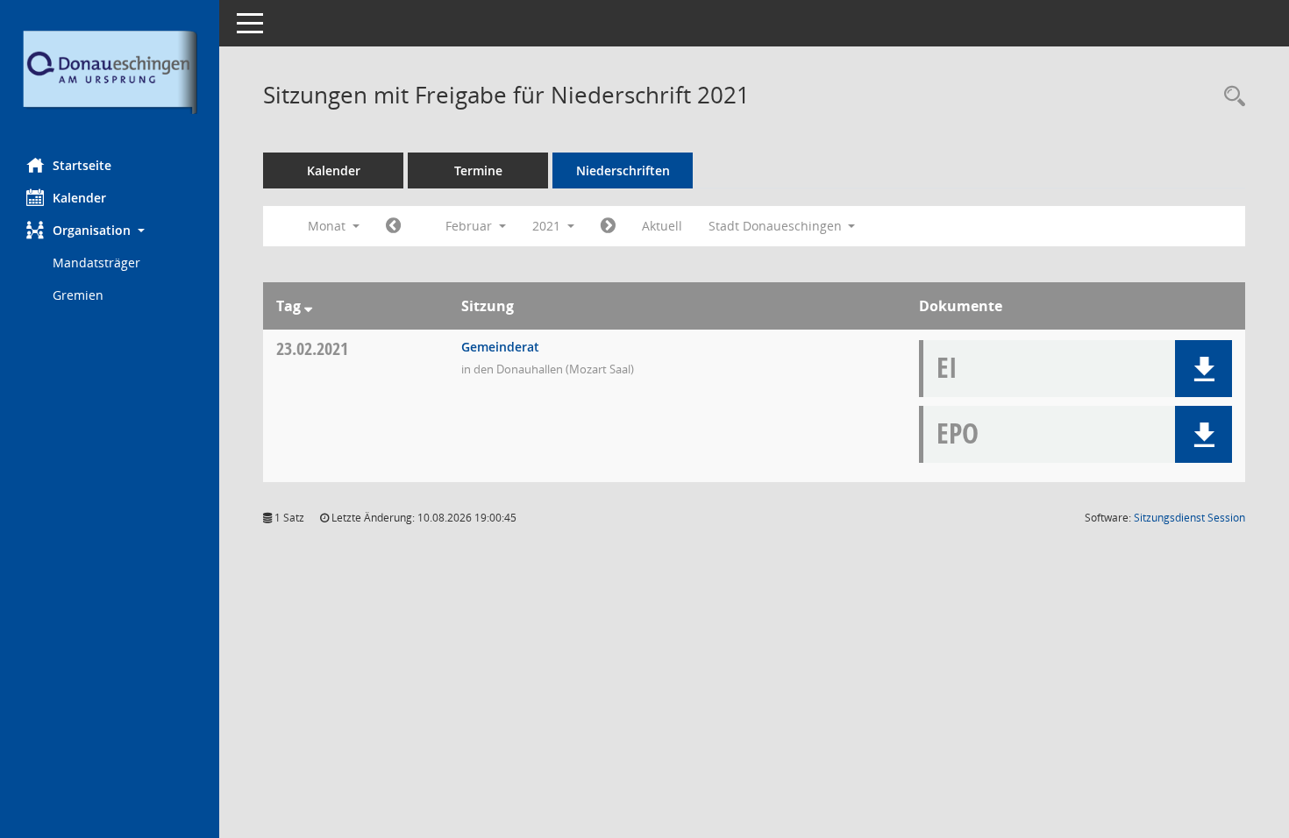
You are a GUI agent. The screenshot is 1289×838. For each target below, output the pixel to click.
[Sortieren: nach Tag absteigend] (308, 306)
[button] (109, 230)
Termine (478, 170)
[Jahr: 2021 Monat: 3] (608, 226)
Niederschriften (623, 170)
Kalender (79, 197)
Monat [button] (328, 225)
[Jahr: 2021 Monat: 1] (393, 226)
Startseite (82, 165)
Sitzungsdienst (1189, 517)
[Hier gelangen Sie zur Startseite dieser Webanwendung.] (109, 72)
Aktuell (662, 225)
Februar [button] (470, 225)
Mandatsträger (96, 262)
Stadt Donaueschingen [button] (777, 225)
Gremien (78, 295)
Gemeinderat (500, 346)
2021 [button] (548, 225)
